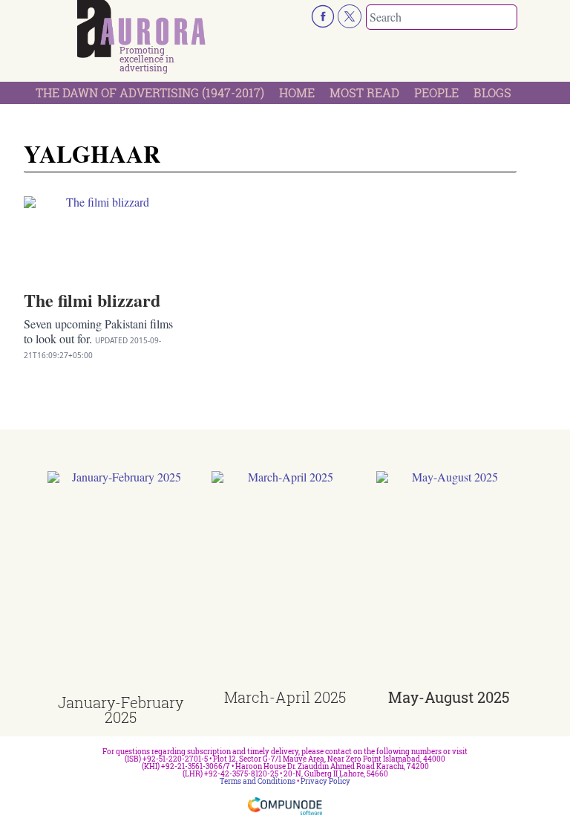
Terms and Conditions (257, 781)
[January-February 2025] (121, 583)
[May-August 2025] (449, 580)
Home (297, 92)
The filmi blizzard (92, 300)
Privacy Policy (325, 781)
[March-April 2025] (285, 580)
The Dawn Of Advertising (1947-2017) (150, 92)
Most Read (364, 92)
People (436, 92)
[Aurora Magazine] (141, 29)
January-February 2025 (120, 710)
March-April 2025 (285, 697)
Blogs (492, 92)
